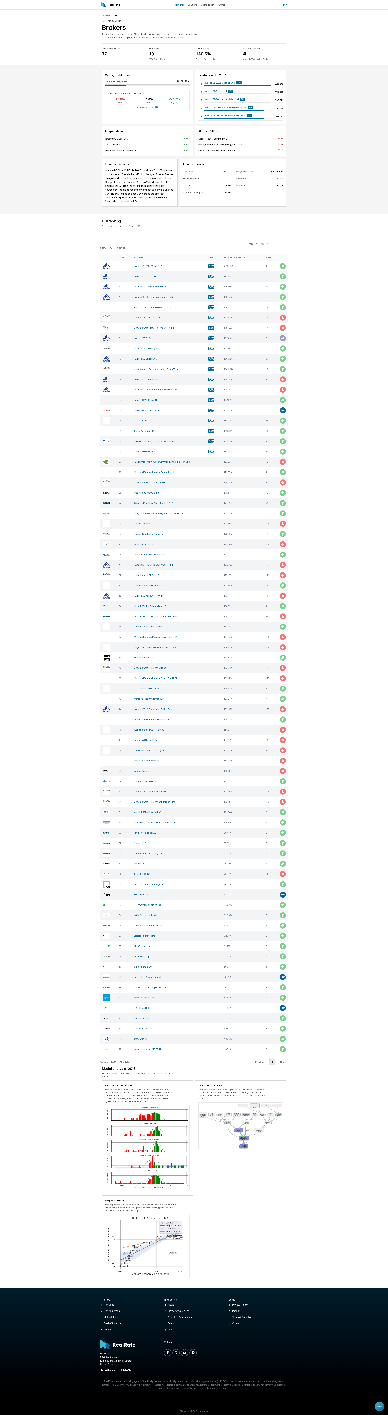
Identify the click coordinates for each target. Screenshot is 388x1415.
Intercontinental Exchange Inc (149, 884)
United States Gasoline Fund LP (150, 482)
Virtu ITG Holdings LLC (145, 832)
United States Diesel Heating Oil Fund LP (154, 327)
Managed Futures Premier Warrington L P (154, 472)
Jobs (170, 1329)
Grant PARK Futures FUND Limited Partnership (156, 616)
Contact (236, 1323)
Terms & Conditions (242, 1317)
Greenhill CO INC (142, 874)
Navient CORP (141, 1028)
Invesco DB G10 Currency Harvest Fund (153, 564)
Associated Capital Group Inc (148, 533)
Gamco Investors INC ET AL (147, 1049)
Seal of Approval (113, 1323)
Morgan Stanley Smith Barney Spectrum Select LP (158, 513)
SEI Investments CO (144, 657)
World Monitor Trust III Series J (149, 729)
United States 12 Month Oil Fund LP (151, 667)
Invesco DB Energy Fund (146, 379)
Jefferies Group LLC (144, 956)
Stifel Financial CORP (144, 966)
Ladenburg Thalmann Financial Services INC (155, 822)
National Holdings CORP (146, 781)
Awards (221, 4)
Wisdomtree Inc (142, 770)
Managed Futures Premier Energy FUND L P (155, 637)
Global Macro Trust (143, 544)
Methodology (207, 4)
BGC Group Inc (141, 894)
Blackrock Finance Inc (144, 935)
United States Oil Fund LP (146, 575)
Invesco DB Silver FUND (116, 138)
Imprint (235, 1311)
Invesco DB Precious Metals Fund (221, 99)
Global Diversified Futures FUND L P (151, 719)
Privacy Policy (240, 1304)
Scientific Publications (180, 1317)
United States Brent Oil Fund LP (149, 317)
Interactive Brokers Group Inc (148, 977)
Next (282, 1062)
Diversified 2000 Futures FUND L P (151, 585)
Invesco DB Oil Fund (143, 338)
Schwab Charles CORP (145, 997)
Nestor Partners (142, 523)
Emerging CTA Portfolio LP (147, 740)
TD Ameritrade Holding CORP (148, 904)
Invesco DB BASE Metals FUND (219, 82)
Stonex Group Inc (142, 1018)
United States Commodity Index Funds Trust (156, 369)
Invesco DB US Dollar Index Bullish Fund (217, 150)
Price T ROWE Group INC (146, 400)
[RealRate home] (110, 4)
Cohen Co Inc (140, 1038)
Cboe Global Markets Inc (146, 492)
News (171, 1304)
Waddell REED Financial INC (147, 812)
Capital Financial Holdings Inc (148, 853)
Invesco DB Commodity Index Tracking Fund (156, 389)
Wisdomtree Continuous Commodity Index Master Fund (162, 461)
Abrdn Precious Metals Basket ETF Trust (225, 115)
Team (171, 1323)
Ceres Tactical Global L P (146, 688)
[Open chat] (379, 1406)
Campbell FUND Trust (145, 451)
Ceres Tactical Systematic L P (149, 698)
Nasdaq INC (140, 843)
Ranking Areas (112, 1311)
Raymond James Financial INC (148, 925)
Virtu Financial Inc (142, 946)
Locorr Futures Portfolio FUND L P (150, 554)
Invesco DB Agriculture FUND (148, 595)
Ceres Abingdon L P (144, 430)
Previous (259, 1062)
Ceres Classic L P (113, 144)
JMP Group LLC (141, 1007)
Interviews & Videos (178, 1311)
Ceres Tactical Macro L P (146, 760)
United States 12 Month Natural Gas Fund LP (156, 801)
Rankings (179, 4)
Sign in (284, 4)
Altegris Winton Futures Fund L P (150, 606)
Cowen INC (139, 863)
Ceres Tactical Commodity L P (213, 138)
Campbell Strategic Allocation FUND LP (153, 503)
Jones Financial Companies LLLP (150, 987)
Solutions (192, 4)
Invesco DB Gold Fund (215, 91)
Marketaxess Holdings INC (147, 348)
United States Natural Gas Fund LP (151, 791)
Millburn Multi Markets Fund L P (149, 410)
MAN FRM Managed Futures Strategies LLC (155, 441)
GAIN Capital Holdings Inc (146, 915)
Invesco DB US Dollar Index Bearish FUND (225, 107)
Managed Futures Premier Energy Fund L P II (220, 144)
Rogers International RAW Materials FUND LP (156, 647)
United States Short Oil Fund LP (149, 626)
